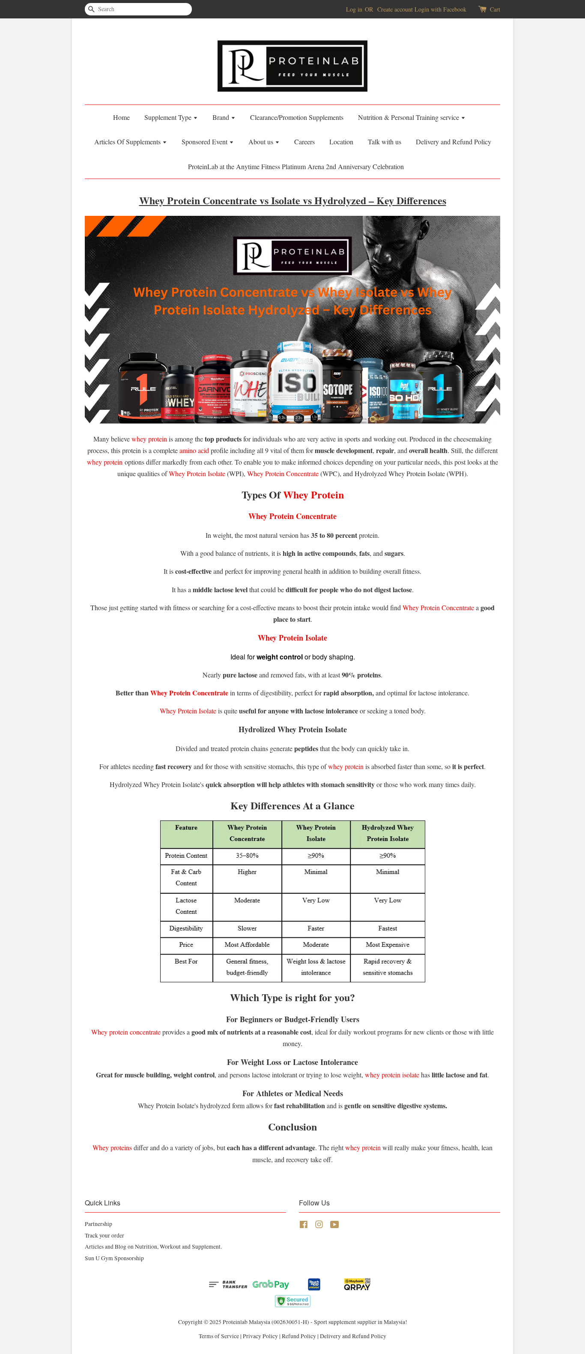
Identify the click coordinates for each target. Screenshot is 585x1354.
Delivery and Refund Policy (453, 141)
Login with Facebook (440, 9)
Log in (354, 9)
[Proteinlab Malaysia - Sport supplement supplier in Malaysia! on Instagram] (319, 1226)
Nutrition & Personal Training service (409, 117)
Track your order (104, 1235)
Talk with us (384, 141)
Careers (304, 141)
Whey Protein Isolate (197, 473)
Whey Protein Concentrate (283, 473)
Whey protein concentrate (126, 1031)
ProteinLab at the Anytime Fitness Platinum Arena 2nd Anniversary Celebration (296, 166)
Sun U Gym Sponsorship (114, 1258)
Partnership (98, 1224)
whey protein (149, 438)
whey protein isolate (392, 1074)
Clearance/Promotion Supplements (296, 117)
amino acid (194, 450)
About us (261, 141)
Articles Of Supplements (128, 141)
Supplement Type (168, 117)
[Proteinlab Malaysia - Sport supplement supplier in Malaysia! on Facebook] (303, 1226)
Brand (221, 117)
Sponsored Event (205, 141)
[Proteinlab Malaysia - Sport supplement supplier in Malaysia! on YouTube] (335, 1226)
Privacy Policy (260, 1336)
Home (121, 117)
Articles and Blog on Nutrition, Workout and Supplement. (153, 1246)
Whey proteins (112, 1147)
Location (341, 141)
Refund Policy (299, 1336)
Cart (495, 9)
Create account (395, 9)
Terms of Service (219, 1336)
